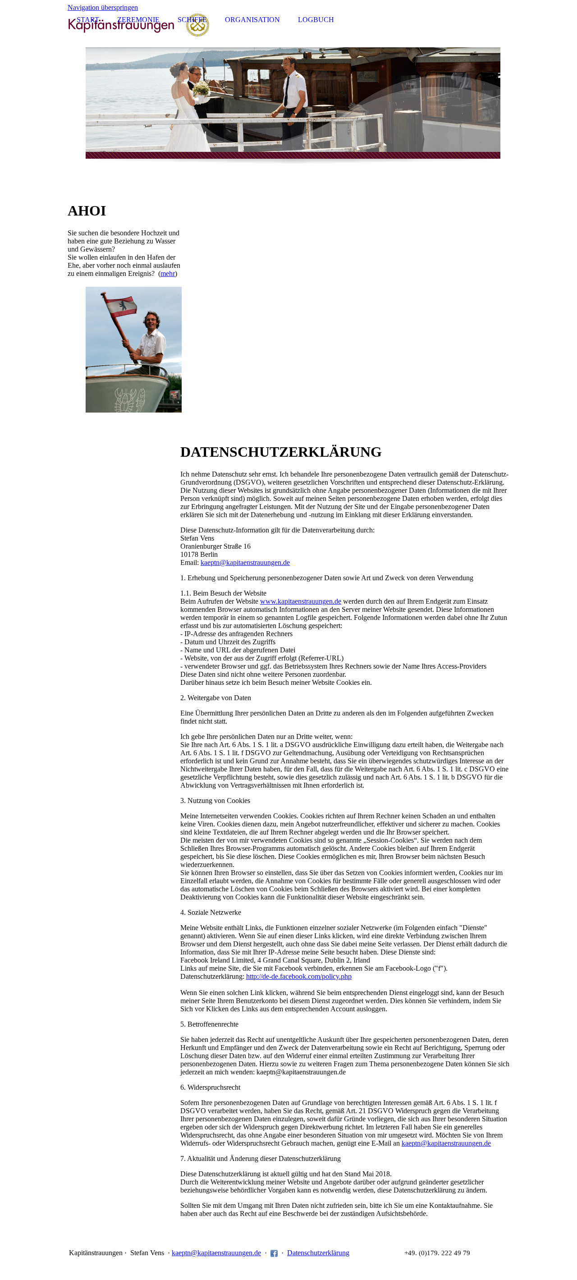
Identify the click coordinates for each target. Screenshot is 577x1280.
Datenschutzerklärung (318, 1253)
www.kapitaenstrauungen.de (300, 601)
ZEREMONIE (138, 19)
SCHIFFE (192, 19)
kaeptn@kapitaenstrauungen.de (245, 562)
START (88, 19)
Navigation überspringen (103, 7)
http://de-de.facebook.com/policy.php (299, 976)
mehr (167, 273)
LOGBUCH (316, 19)
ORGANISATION (252, 19)
